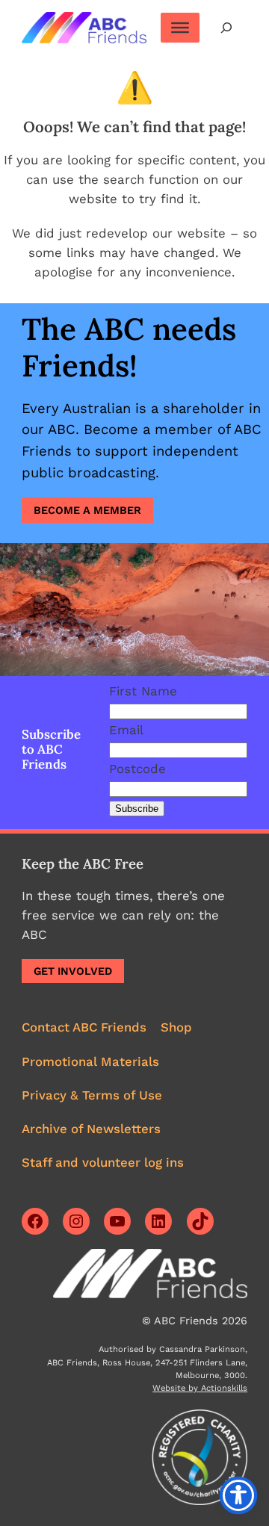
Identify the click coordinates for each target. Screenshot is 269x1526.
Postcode (137, 768)
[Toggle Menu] (180, 27)
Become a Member (87, 510)
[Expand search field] (226, 27)
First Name (143, 690)
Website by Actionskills (199, 1388)
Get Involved (73, 971)
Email (126, 729)
